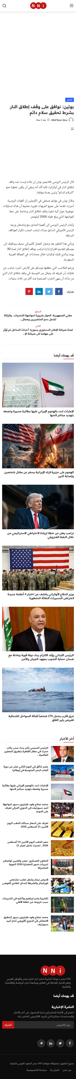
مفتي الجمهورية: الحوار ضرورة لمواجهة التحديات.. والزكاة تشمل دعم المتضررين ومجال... (38, 317)
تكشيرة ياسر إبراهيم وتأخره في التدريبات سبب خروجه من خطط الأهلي (25, 900)
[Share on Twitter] (49, 291)
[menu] (71, 6)
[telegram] (41, 1043)
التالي (38, 325)
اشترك (8, 1024)
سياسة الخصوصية (37, 1070)
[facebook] (70, 1043)
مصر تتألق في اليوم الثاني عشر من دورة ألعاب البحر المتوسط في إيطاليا (26, 768)
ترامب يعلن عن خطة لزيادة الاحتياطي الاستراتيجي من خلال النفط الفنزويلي (40, 535)
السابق (38, 311)
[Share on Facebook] (59, 291)
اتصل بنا (54, 1070)
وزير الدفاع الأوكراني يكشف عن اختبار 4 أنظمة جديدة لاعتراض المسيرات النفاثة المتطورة (41, 596)
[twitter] (60, 1043)
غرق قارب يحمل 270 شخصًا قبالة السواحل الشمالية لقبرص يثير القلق (41, 718)
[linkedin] (51, 1043)
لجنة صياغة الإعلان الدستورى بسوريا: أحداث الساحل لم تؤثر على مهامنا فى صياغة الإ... (38, 331)
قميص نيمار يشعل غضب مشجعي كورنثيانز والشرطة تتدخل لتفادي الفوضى (25, 881)
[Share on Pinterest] (29, 291)
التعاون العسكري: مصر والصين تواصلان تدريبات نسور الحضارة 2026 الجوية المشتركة (25, 864)
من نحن (67, 1070)
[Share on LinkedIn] (39, 291)
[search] (4, 6)
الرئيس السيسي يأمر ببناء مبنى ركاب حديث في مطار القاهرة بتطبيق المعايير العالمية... (26, 751)
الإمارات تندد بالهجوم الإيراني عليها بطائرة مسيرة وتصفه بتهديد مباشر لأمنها (38, 413)
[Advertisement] (38, 58)
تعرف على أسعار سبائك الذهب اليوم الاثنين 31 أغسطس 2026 (27, 824)
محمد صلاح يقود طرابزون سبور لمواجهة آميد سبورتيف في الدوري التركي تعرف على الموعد (25, 808)
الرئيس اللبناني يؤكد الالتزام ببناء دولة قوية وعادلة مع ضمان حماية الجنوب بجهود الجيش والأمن (41, 657)
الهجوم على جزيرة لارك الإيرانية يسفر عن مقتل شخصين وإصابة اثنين (39, 474)
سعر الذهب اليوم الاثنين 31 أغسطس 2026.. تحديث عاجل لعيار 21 (27, 843)
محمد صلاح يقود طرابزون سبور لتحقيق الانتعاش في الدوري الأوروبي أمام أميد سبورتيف (26, 921)
